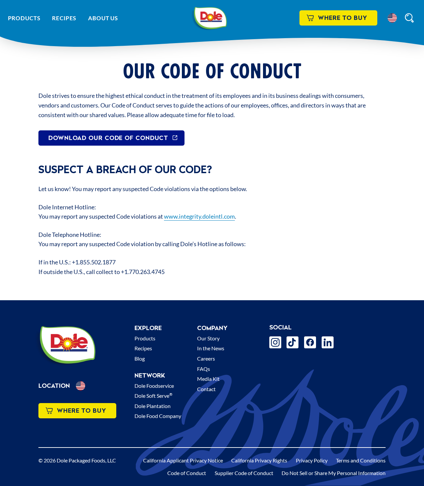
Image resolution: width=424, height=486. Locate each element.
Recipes (64, 18)
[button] (392, 18)
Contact (206, 389)
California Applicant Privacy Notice (183, 460)
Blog (139, 358)
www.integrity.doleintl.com (199, 216)
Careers (206, 358)
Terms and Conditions (361, 460)
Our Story (208, 338)
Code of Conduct (186, 473)
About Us (103, 18)
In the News (210, 348)
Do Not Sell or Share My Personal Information (334, 473)
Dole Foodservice (154, 385)
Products (24, 18)
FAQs (203, 369)
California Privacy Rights (259, 460)
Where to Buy (342, 17)
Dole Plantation (152, 406)
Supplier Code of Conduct (244, 473)
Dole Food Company (157, 416)
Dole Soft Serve (153, 395)
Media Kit (208, 379)
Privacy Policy (312, 460)
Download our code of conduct (108, 137)
